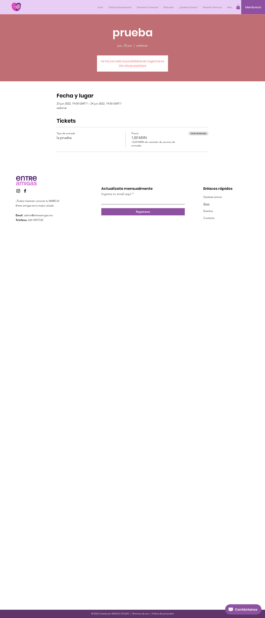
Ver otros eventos (132, 66)
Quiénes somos (212, 197)
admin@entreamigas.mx (38, 215)
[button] (238, 6)
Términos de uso (140, 613)
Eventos (208, 211)
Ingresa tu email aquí (116, 194)
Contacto (209, 218)
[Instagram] (18, 190)
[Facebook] (25, 190)
